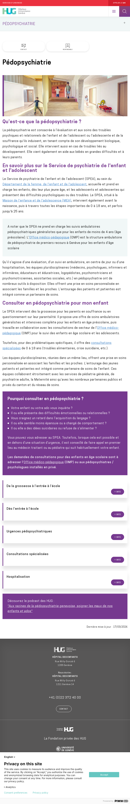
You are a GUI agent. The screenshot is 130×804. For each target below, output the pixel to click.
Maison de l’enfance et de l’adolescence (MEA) (37, 200)
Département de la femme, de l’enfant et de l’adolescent (45, 184)
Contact (63, 709)
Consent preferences (15, 792)
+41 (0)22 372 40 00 (65, 697)
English (8, 756)
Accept (104, 774)
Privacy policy (40, 792)
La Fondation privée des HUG (65, 738)
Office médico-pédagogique (49, 237)
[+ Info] (65, 489)
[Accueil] (16, 11)
